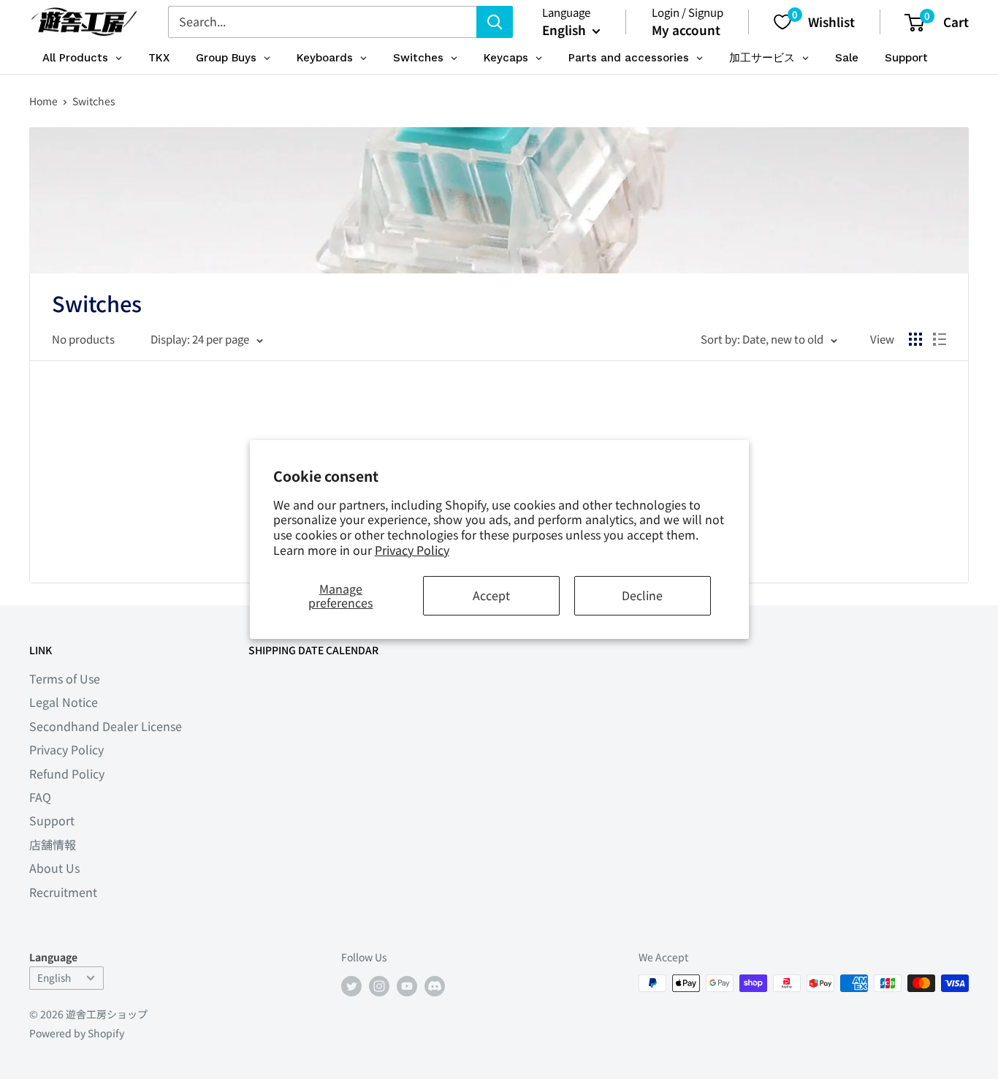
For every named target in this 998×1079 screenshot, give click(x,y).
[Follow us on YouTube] (407, 985)
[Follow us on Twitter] (351, 985)
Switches (93, 101)
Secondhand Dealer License (105, 726)
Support (52, 820)
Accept (491, 595)
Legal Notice (63, 702)
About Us (54, 868)
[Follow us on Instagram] (379, 985)
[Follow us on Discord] (434, 985)
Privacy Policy (412, 550)
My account (686, 29)
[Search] (494, 22)
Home (43, 101)
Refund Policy (66, 773)
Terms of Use (64, 678)
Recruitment (63, 892)
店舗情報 (52, 844)
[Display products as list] (939, 339)
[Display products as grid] (915, 339)
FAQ (40, 797)
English (54, 977)
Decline (642, 595)
